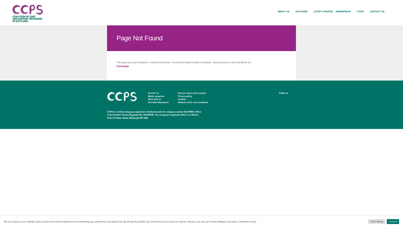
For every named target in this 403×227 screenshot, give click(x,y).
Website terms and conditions (193, 102)
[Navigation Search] (388, 12)
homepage (122, 66)
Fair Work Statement (158, 102)
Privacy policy (185, 96)
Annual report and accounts (192, 93)
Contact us (153, 93)
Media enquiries (156, 96)
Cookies (182, 99)
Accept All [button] (393, 221)
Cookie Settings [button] (376, 221)
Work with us (154, 99)
